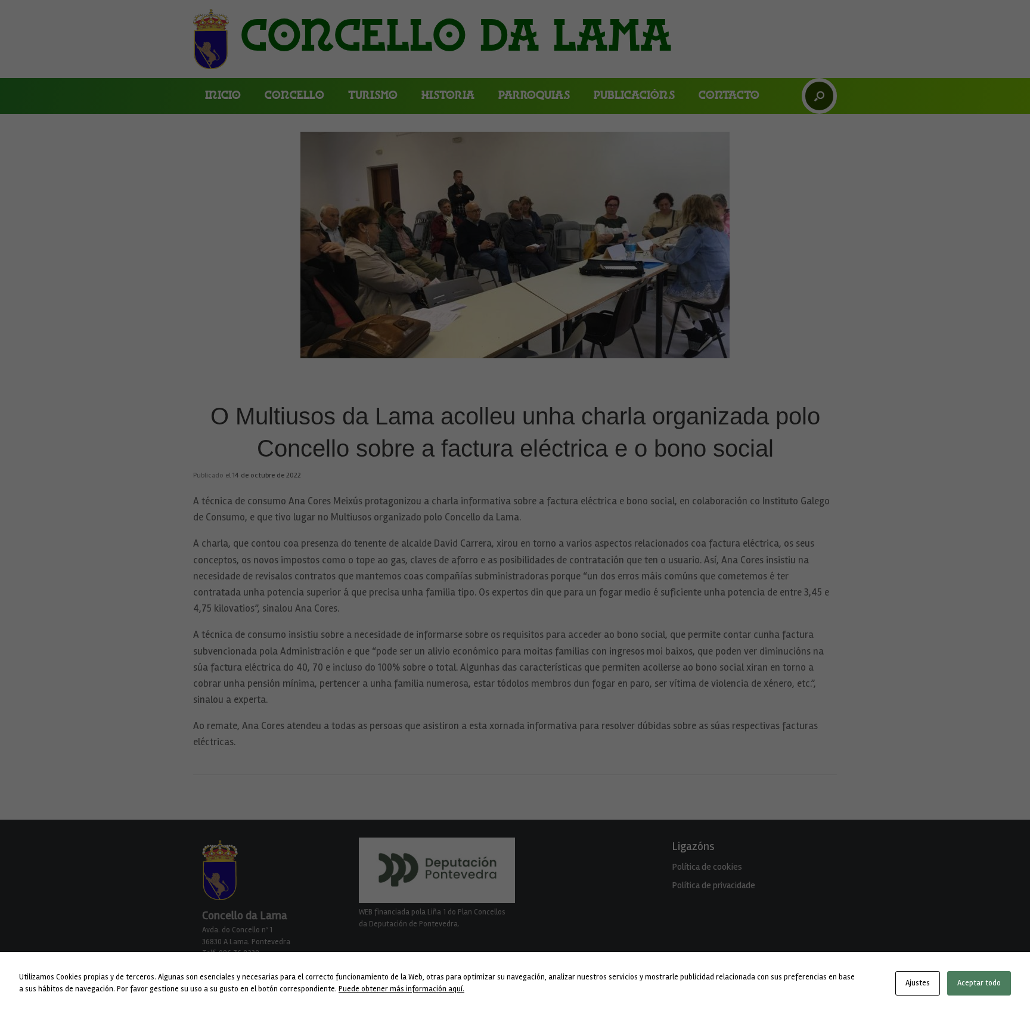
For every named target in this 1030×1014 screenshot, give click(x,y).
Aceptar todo (979, 983)
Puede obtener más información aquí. (401, 989)
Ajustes (917, 983)
